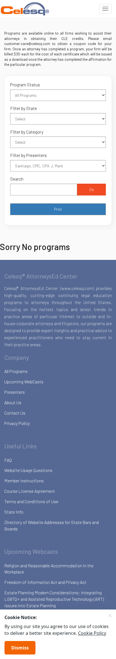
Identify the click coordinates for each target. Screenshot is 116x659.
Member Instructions (24, 480)
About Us (12, 402)
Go (91, 189)
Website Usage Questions (28, 470)
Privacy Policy (17, 423)
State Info (13, 511)
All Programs (16, 371)
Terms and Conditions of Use (31, 501)
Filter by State (23, 108)
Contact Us (14, 412)
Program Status (25, 84)
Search (16, 178)
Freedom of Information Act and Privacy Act (45, 582)
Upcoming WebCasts (23, 381)
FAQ (8, 460)
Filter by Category (26, 131)
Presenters (14, 392)
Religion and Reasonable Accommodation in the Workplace (48, 569)
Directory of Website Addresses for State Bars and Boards (51, 525)
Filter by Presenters (28, 155)
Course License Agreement (29, 491)
